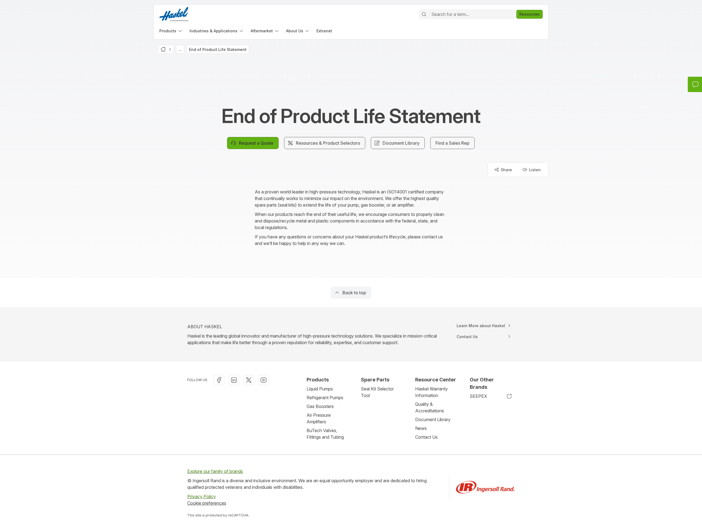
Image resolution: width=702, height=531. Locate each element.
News (421, 428)
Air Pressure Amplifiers (319, 418)
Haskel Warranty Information (431, 392)
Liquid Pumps (320, 389)
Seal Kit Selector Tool (377, 392)
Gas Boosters (320, 406)
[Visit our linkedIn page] (234, 380)
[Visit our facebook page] (219, 380)
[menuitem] (171, 31)
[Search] (424, 14)
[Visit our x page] (249, 380)
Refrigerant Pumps (325, 397)
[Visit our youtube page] (263, 380)
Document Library (433, 419)
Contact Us (426, 437)
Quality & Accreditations (429, 407)
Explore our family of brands (215, 471)
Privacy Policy (201, 496)
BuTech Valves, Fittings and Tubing (325, 434)
